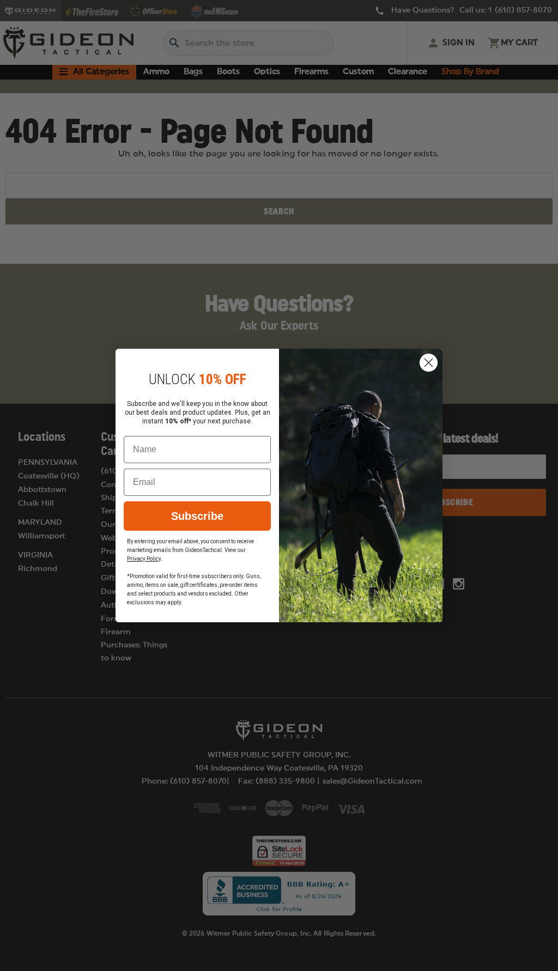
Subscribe (197, 516)
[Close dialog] (428, 362)
